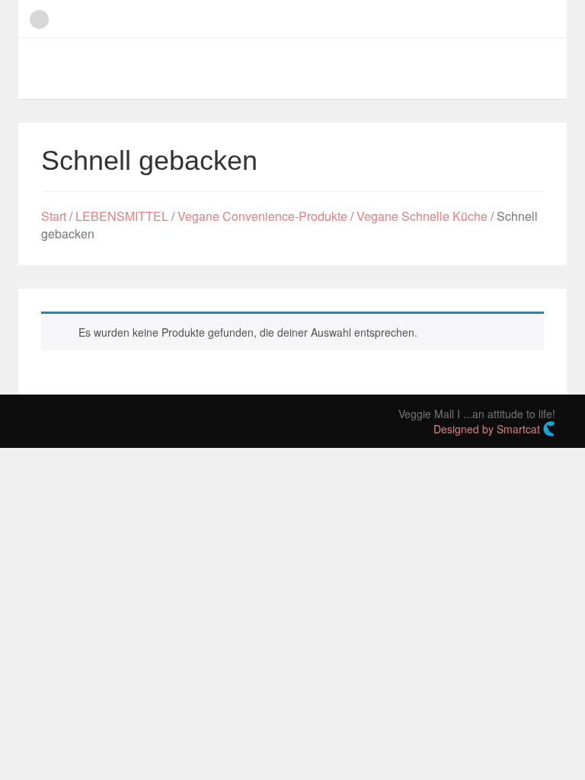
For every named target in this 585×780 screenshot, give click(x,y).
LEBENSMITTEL (121, 216)
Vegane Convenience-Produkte (262, 216)
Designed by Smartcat (488, 428)
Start (53, 216)
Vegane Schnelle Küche (422, 216)
